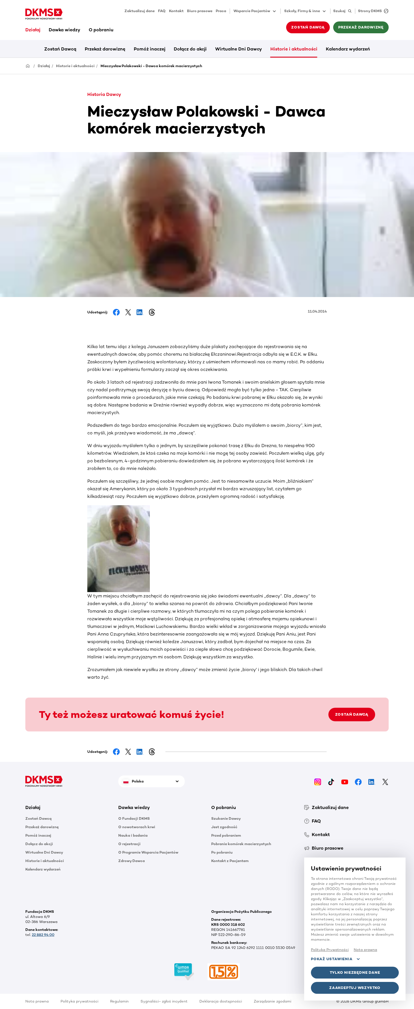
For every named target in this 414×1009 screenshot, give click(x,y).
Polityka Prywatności (330, 950)
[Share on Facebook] (116, 312)
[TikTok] (331, 781)
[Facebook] (358, 781)
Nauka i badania (133, 835)
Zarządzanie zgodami (272, 1001)
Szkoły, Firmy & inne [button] (302, 11)
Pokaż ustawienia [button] (331, 959)
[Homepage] (27, 65)
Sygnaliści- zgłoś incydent (164, 1001)
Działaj (32, 29)
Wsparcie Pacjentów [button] (251, 11)
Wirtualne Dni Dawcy (238, 49)
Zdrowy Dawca (131, 861)
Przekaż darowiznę (105, 49)
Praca (221, 11)
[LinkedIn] (371, 781)
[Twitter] (385, 781)
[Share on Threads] (151, 312)
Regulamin (119, 1001)
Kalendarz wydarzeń (348, 49)
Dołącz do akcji (190, 49)
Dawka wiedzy (64, 29)
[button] (67, 807)
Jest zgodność (224, 827)
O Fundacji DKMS (134, 818)
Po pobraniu (222, 852)
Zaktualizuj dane (139, 11)
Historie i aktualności (293, 49)
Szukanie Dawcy (226, 818)
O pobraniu (101, 29)
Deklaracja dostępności (220, 1001)
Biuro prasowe (199, 11)
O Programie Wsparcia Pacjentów (148, 852)
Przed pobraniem (226, 835)
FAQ (162, 11)
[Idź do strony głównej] (44, 14)
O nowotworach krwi (136, 827)
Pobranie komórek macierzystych (241, 844)
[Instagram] (317, 781)
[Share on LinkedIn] (140, 312)
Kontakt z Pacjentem (230, 861)
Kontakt (176, 11)
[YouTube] (344, 781)
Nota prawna (37, 1001)
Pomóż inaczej (149, 49)
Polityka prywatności (79, 1001)
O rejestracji (129, 844)
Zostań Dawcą (60, 49)
